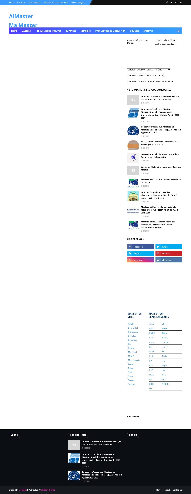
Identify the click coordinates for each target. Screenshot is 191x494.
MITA (151, 383)
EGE (151, 328)
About (167, 490)
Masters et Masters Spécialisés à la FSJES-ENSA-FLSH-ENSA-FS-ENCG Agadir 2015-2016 (160, 210)
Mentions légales (78, 2)
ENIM (164, 333)
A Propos (21, 2)
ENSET (152, 342)
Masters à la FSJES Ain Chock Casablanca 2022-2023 (161, 181)
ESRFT (152, 351)
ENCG (152, 333)
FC (163, 351)
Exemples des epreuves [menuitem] (49, 31)
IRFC (163, 374)
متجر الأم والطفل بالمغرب (166, 40)
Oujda (130, 364)
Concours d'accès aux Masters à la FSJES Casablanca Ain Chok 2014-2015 (161, 98)
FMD (164, 356)
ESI (150, 346)
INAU (151, 374)
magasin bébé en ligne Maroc (137, 41)
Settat (130, 376)
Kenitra (131, 348)
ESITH (165, 346)
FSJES (164, 365)
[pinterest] (181, 2)
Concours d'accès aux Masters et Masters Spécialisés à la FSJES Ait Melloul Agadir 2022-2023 (161, 129)
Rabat (130, 368)
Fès (129, 344)
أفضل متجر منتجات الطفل (164, 44)
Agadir (131, 324)
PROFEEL (166, 383)
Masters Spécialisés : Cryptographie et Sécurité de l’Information (160, 156)
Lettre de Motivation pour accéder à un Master (161, 168)
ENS (151, 337)
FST (151, 370)
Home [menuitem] (14, 31)
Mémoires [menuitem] (85, 31)
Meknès (131, 356)
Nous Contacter (34, 2)
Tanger (131, 380)
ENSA (165, 337)
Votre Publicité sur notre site (56, 2)
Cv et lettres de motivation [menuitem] (110, 31)
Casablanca (133, 332)
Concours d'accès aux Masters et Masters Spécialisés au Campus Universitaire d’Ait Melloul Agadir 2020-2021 (160, 113)
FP (150, 360)
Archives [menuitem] (148, 31)
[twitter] (171, 2)
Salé (130, 372)
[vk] (168, 259)
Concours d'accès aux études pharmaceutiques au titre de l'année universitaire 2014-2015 (159, 195)
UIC (151, 388)
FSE (151, 365)
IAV (163, 370)
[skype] (140, 253)
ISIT (163, 379)
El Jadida (132, 336)
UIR (163, 323)
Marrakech (132, 352)
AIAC (151, 323)
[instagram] (176, 2)
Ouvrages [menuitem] (70, 31)
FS (163, 360)
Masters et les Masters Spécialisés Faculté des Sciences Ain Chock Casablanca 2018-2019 (158, 224)
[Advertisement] (142, 56)
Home (11, 2)
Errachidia (132, 340)
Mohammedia (134, 360)
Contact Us (177, 490)
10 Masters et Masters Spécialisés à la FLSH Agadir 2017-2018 (159, 143)
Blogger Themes (48, 490)
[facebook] (167, 2)
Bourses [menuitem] (134, 31)
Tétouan (131, 384)
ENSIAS (166, 342)
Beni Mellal (133, 328)
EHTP (164, 328)
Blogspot (23, 490)
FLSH (151, 356)
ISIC (151, 379)
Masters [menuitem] (26, 31)
